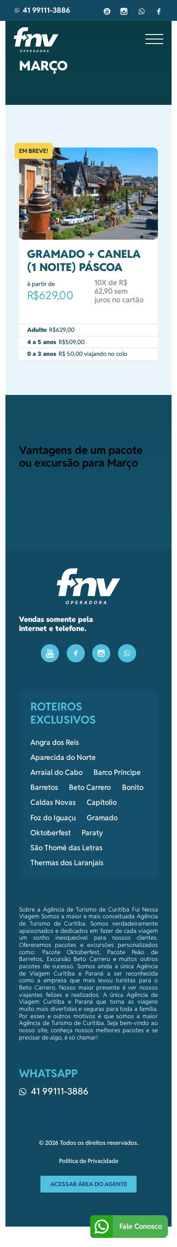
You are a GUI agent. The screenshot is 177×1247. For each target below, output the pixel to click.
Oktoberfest (50, 833)
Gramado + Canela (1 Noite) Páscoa (84, 260)
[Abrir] (154, 39)
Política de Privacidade (88, 1161)
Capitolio (102, 802)
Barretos (44, 787)
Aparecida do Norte (63, 757)
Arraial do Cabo (56, 772)
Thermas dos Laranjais (66, 862)
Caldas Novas (53, 802)
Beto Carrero (90, 787)
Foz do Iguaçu (53, 818)
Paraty (92, 833)
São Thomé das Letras (66, 848)
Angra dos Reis (54, 742)
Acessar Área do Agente (88, 1184)
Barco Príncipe (117, 772)
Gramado (102, 818)
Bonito (132, 787)
